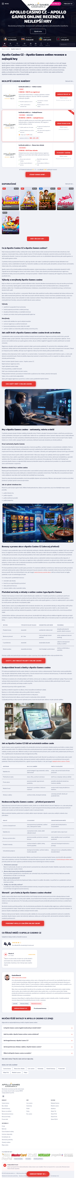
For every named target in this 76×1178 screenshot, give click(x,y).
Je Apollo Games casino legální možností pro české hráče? (22, 1028)
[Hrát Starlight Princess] (10, 222)
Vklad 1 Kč (6, 1072)
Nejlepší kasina (55, 1103)
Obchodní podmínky (7, 1139)
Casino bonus (7, 1068)
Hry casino (29, 1114)
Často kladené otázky (8, 1131)
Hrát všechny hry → (38, 238)
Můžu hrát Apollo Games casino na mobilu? (17, 1053)
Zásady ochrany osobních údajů (27, 1175)
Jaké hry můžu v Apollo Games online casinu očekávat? (21, 1034)
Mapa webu (5, 1145)
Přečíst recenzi (64, 97)
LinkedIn (15, 1003)
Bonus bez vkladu (19, 1068)
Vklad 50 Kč (54, 1116)
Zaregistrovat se (37, 1174)
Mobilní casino (16, 1072)
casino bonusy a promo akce (42, 572)
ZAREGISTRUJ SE (54, 3)
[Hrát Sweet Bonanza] (10, 198)
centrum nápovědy (27, 1059)
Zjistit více (38, 31)
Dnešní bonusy (51, 1068)
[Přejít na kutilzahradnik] (38, 96)
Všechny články (24, 1003)
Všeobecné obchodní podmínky (10, 1175)
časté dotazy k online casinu (65, 859)
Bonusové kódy (6, 1116)
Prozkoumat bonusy (40, 1008)
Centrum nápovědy (7, 1134)
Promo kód (61, 1068)
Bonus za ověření (6, 1111)
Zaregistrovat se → (21, 1008)
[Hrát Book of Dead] (47, 198)
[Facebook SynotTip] (3, 1096)
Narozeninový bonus (7, 1114)
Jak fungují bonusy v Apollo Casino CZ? (16, 1040)
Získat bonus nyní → (38, 174)
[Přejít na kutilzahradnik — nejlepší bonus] (38, 125)
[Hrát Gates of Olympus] (29, 198)
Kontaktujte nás (6, 1137)
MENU (7, 3)
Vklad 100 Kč (54, 1119)
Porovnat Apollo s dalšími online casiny (23, 923)
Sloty (27, 1111)
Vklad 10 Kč (54, 1114)
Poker (25, 1072)
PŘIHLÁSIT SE (68, 3)
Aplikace (53, 1108)
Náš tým (4, 1129)
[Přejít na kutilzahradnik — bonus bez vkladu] (38, 155)
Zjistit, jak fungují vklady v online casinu (24, 661)
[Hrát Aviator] (65, 198)
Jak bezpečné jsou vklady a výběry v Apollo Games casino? (22, 1047)
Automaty (40, 1068)
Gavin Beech (16, 975)
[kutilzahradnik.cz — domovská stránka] (38, 5)
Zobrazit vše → (69, 81)
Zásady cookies (6, 1142)
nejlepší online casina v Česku (61, 761)
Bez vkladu (5, 1106)
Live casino (31, 1068)
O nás (3, 1126)
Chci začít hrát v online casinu (19, 384)
